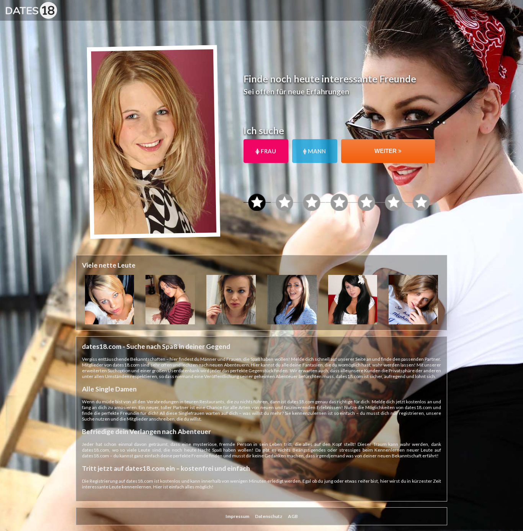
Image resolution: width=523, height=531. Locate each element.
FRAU (268, 151)
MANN (316, 151)
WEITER (386, 151)
